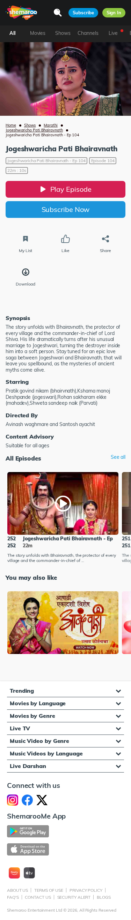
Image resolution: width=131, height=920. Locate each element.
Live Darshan (28, 765)
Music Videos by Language (46, 753)
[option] (62, 518)
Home (11, 125)
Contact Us (38, 897)
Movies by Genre (32, 715)
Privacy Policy (86, 890)
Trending (22, 690)
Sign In (114, 12)
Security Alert (74, 897)
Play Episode (71, 189)
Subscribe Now (66, 209)
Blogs (104, 897)
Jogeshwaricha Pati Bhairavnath (34, 130)
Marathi (51, 125)
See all (118, 457)
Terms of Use (48, 890)
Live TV (20, 728)
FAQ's (13, 897)
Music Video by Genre (39, 740)
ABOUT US (17, 890)
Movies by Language (38, 703)
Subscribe (83, 12)
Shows (30, 125)
